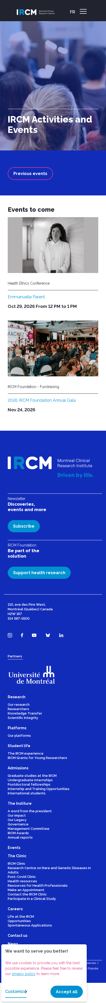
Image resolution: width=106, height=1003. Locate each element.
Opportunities (19, 921)
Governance (18, 824)
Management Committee (28, 829)
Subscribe (23, 526)
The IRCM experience (25, 753)
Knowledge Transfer (25, 713)
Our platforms (19, 736)
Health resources (22, 881)
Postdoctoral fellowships (29, 784)
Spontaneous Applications (30, 925)
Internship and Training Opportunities (38, 789)
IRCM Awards (18, 833)
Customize (15, 991)
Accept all (66, 991)
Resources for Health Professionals (38, 885)
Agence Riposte (87, 968)
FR (72, 12)
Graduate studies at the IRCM (32, 776)
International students (27, 793)
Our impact (17, 815)
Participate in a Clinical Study (32, 899)
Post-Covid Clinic (22, 877)
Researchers (18, 709)
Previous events (30, 173)
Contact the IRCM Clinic (27, 894)
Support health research (39, 572)
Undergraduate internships (30, 780)
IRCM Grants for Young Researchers (37, 758)
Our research (19, 704)
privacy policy (24, 974)
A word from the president (30, 811)
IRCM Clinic (16, 863)
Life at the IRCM (21, 916)
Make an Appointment (26, 890)
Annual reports (20, 837)
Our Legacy (17, 820)
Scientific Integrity (23, 718)
